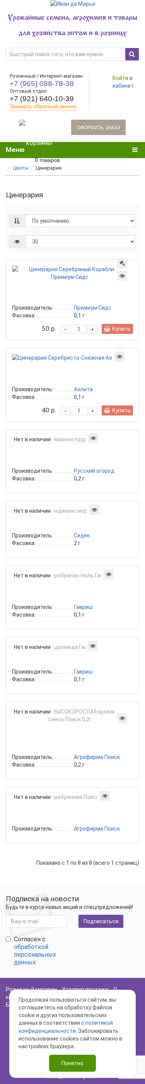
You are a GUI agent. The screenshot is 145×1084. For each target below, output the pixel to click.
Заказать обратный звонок (43, 106)
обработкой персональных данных (35, 954)
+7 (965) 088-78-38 (42, 84)
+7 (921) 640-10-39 (42, 99)
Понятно (72, 1063)
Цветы (21, 168)
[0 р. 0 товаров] (39, 127)
